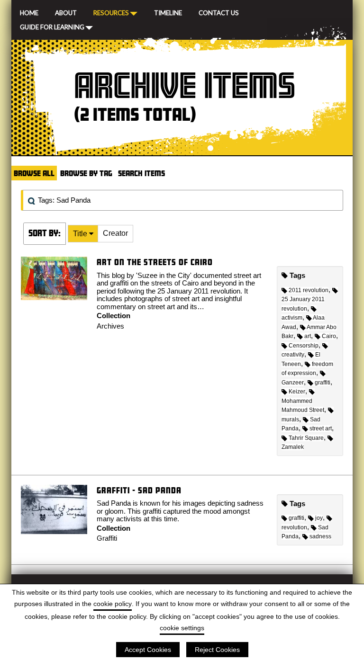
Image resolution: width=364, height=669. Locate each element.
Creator (115, 233)
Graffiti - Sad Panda (139, 490)
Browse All (34, 173)
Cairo (329, 336)
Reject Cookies (217, 649)
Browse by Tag (86, 173)
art (307, 336)
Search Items (141, 173)
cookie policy (112, 603)
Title (81, 234)
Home (29, 12)
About (66, 12)
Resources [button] (111, 12)
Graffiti (107, 538)
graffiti (322, 382)
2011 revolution (308, 290)
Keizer (297, 391)
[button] (83, 234)
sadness (320, 536)
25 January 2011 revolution (303, 304)
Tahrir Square (306, 438)
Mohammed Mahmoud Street (303, 405)
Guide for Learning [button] (52, 26)
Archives (110, 326)
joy (319, 518)
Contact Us (219, 12)
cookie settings (182, 628)
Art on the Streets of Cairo (155, 262)
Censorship (303, 345)
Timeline (168, 12)
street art (320, 428)
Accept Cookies (148, 649)
